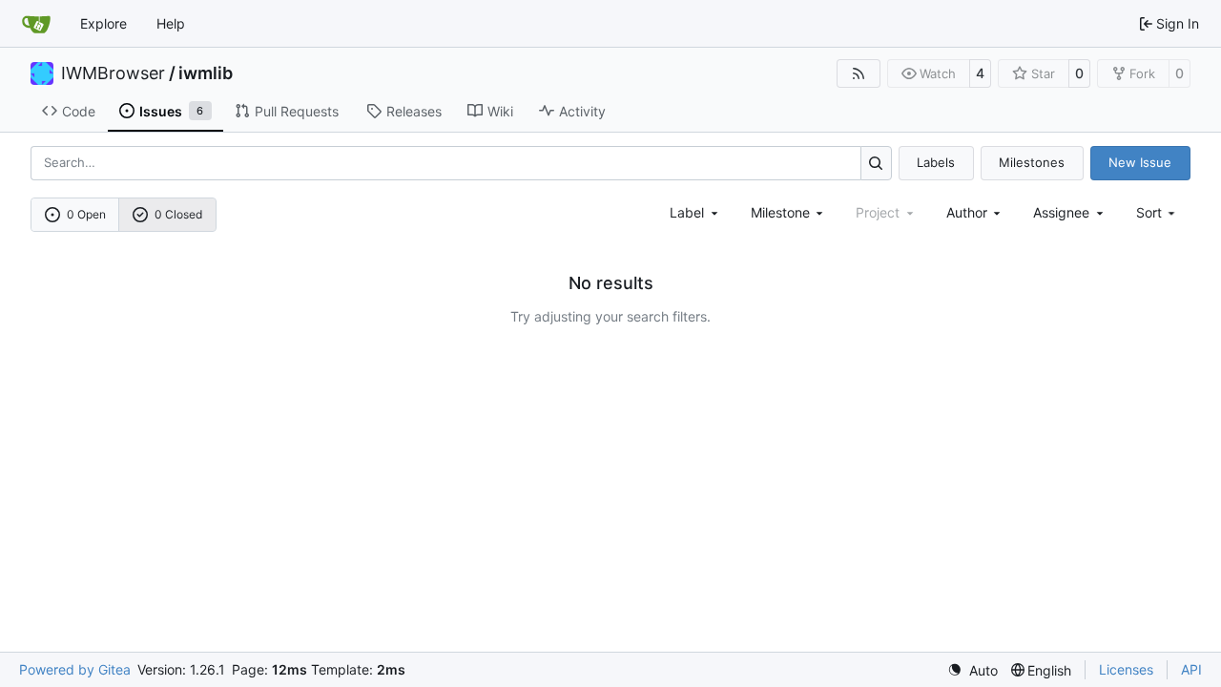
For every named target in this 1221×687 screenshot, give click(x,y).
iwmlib (205, 73)
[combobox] (695, 212)
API (1191, 669)
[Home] (36, 24)
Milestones (1032, 162)
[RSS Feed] (858, 73)
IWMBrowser (113, 73)
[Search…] (876, 162)
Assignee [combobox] (1061, 212)
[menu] (1157, 212)
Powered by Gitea (75, 669)
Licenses (1126, 669)
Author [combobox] (966, 212)
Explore (103, 23)
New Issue (1139, 162)
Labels (936, 162)
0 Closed (178, 214)
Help (170, 23)
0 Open (86, 214)
